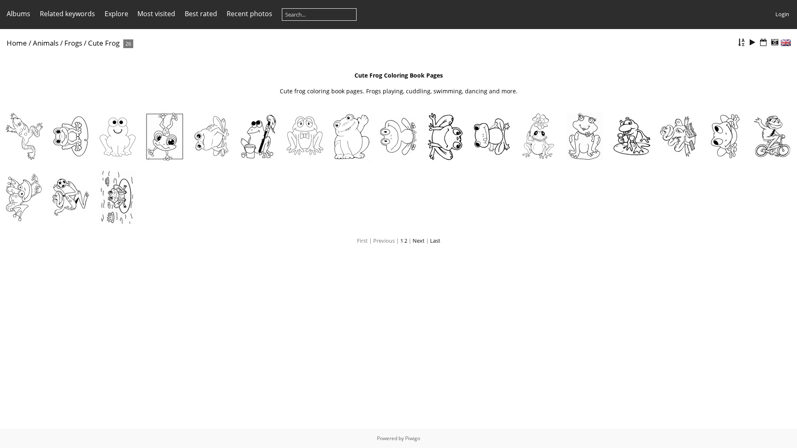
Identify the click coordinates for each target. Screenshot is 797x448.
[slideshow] (753, 42)
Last (435, 240)
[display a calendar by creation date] (775, 42)
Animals (46, 43)
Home (17, 43)
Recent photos (249, 13)
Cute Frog (104, 43)
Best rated (201, 13)
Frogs (73, 43)
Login (782, 14)
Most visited (156, 13)
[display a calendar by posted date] (763, 42)
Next (419, 240)
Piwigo (412, 438)
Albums (18, 13)
